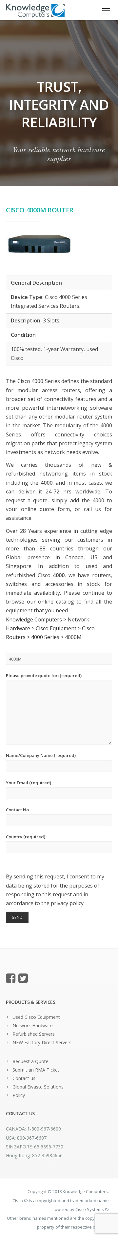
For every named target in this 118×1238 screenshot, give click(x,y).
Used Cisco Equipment (36, 1017)
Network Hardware (32, 1025)
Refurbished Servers (33, 1034)
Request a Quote (30, 1061)
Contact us (23, 1078)
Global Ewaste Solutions (38, 1087)
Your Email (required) (28, 783)
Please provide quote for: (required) (44, 675)
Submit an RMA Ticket (35, 1070)
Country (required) (25, 837)
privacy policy (67, 903)
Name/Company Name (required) (41, 755)
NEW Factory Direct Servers (41, 1042)
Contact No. (18, 810)
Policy (18, 1095)
